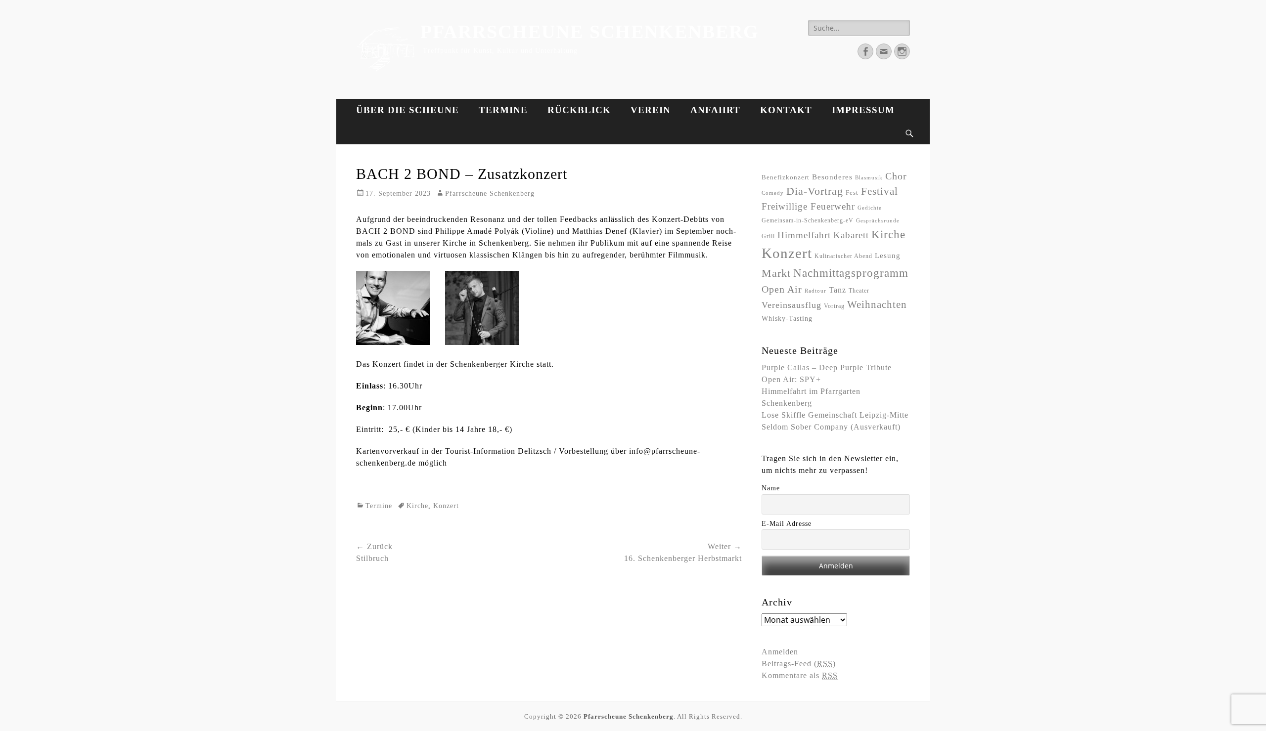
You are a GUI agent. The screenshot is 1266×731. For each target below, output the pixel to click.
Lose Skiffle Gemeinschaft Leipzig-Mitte (835, 415)
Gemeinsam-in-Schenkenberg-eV (808, 220)
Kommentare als (800, 675)
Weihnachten (877, 304)
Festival (879, 191)
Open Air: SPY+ (791, 379)
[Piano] (393, 342)
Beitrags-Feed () (799, 663)
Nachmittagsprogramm (850, 272)
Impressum (863, 110)
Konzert (446, 506)
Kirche (417, 506)
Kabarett (851, 235)
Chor (896, 176)
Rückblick (579, 110)
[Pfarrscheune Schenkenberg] (385, 49)
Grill (768, 236)
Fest (852, 192)
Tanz (837, 290)
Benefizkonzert (786, 177)
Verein (651, 110)
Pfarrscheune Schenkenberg (589, 31)
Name (771, 488)
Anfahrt (715, 110)
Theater (859, 290)
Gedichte (870, 208)
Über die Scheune (407, 110)
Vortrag (834, 305)
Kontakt (786, 110)
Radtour (815, 291)
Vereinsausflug (791, 305)
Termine (503, 110)
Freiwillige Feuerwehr (808, 206)
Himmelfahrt (804, 235)
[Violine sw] (482, 342)
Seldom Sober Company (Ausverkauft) (831, 427)
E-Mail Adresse (787, 523)
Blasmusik (869, 177)
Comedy (773, 193)
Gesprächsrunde (878, 220)
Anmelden (780, 651)
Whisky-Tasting (787, 318)
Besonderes (832, 177)
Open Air (782, 289)
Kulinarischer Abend (843, 256)
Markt (776, 273)
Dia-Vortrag (814, 191)
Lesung (888, 255)
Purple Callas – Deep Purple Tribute (827, 367)
